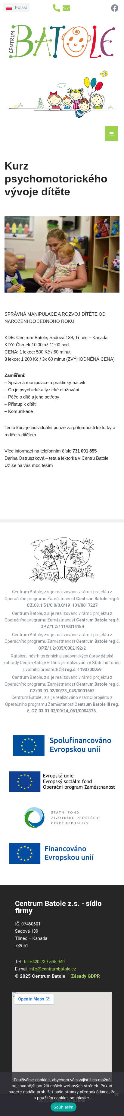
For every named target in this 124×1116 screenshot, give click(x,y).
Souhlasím (63, 1107)
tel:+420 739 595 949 (44, 961)
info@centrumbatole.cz (52, 969)
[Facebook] (115, 8)
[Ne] (116, 1094)
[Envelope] (66, 8)
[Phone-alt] (56, 8)
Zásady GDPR (85, 976)
